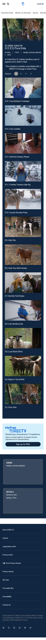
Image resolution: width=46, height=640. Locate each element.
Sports (35, 13)
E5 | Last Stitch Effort (13, 351)
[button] (3, 3)
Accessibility (6, 596)
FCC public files (7, 588)
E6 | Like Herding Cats (14, 323)
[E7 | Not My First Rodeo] (23, 282)
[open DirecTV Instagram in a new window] (20, 628)
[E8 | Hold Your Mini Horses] (23, 255)
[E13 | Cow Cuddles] (23, 115)
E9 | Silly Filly (10, 240)
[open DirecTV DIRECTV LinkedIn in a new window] (3, 628)
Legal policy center (9, 546)
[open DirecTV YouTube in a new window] (25, 628)
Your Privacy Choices (13, 563)
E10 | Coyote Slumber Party (16, 212)
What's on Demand (23, 13)
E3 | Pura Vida (11, 407)
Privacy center (7, 555)
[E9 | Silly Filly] (23, 227)
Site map (5, 580)
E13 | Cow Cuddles (12, 129)
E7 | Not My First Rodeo (14, 296)
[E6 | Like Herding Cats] (23, 310)
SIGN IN (40, 4)
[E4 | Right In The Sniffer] (23, 366)
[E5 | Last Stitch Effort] (23, 338)
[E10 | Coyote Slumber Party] (23, 199)
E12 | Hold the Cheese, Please (17, 156)
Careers (5, 538)
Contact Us (6, 605)
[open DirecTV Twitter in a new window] (14, 628)
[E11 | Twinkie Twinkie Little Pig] (23, 171)
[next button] (31, 74)
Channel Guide (7, 13)
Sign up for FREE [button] (23, 444)
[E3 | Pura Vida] (23, 394)
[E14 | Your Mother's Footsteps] (23, 88)
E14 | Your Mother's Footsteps (17, 101)
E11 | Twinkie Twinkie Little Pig (18, 184)
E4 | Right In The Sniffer (14, 379)
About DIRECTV (8, 530)
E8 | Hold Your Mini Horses (16, 268)
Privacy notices (7, 571)
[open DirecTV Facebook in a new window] (9, 628)
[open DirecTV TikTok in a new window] (30, 628)
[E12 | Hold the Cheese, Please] (23, 143)
